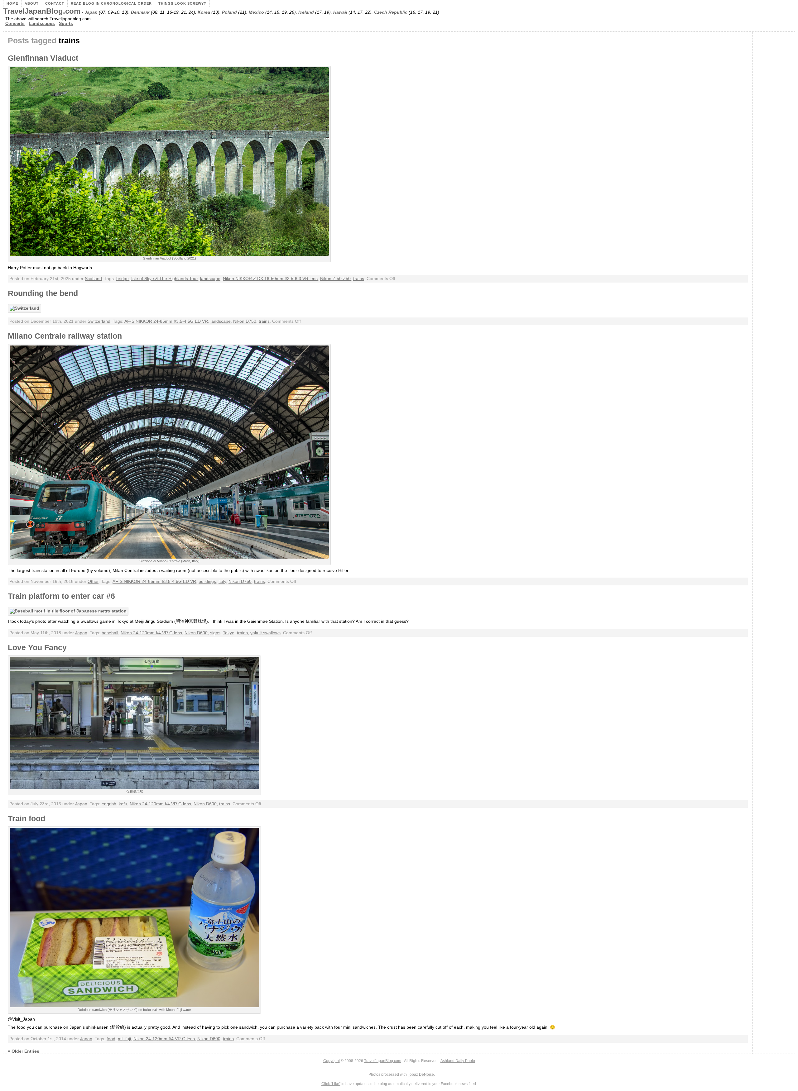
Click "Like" (330, 1084)
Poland (229, 12)
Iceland (306, 12)
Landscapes (42, 23)
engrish (109, 804)
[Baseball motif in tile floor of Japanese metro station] (70, 611)
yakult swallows (265, 633)
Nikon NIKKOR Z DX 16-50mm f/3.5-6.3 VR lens (270, 278)
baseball (110, 633)
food (111, 1038)
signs (215, 633)
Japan (91, 12)
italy (222, 581)
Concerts (15, 23)
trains (358, 278)
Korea (204, 12)
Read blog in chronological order (111, 3)
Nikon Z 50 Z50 (335, 278)
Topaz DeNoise (421, 1074)
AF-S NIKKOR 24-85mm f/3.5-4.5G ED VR (166, 321)
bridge (122, 278)
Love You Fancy (37, 647)
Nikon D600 (196, 633)
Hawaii (340, 12)
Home (12, 3)
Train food (26, 818)
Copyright (331, 1061)
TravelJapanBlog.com (41, 11)
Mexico (256, 12)
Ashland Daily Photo (457, 1061)
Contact (54, 3)
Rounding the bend (43, 293)
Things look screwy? (182, 3)
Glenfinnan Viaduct (43, 58)
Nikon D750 (244, 321)
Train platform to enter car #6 (61, 596)
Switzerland (99, 321)
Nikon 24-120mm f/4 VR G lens (151, 633)
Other (93, 581)
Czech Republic (390, 12)
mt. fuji (124, 1038)
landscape (210, 278)
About (32, 3)
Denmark (140, 12)
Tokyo (228, 633)
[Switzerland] (26, 308)
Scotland (93, 278)
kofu (123, 804)
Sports (66, 23)
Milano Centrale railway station (65, 336)
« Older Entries (23, 1051)
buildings (207, 581)
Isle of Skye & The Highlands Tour (164, 278)
